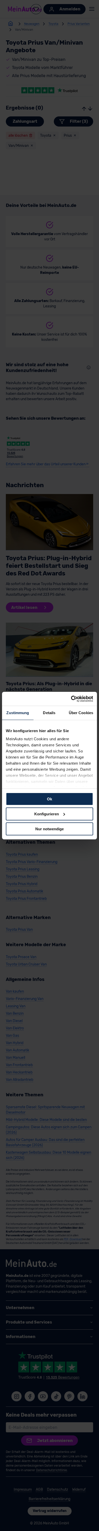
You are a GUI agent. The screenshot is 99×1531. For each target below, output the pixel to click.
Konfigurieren (46, 814)
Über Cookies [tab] (81, 713)
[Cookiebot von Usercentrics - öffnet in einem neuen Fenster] (71, 698)
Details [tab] (49, 713)
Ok (49, 799)
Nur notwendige (49, 828)
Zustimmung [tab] (17, 713)
